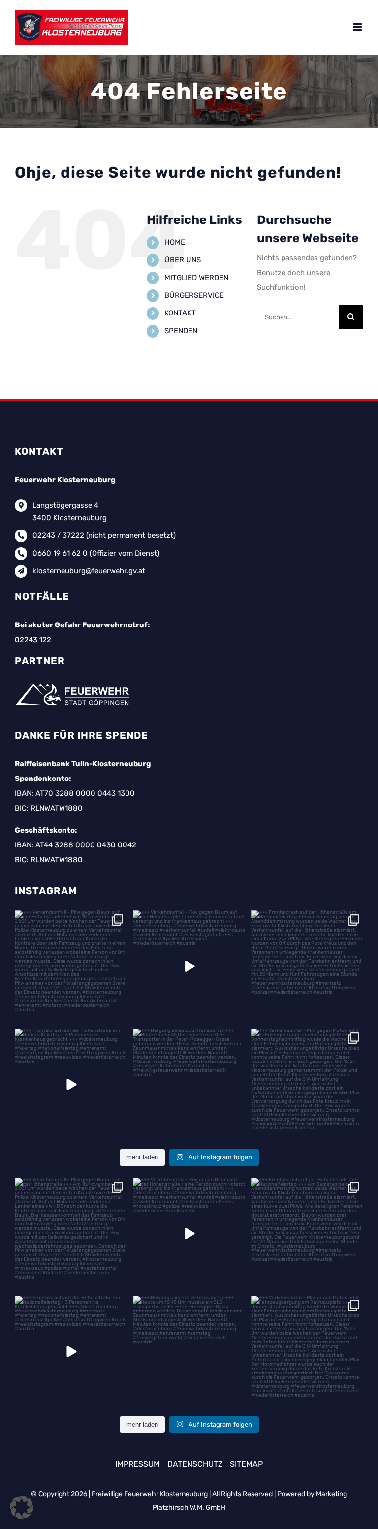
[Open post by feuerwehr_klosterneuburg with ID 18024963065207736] (307, 966)
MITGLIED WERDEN (196, 277)
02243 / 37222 (58, 535)
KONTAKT (180, 313)
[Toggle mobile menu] (358, 27)
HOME (174, 242)
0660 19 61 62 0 (60, 553)
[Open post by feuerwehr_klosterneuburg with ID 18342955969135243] (307, 1085)
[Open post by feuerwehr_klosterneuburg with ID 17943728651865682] (71, 1085)
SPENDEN (180, 330)
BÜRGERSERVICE (194, 295)
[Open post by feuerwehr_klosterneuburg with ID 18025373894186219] (189, 1085)
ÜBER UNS (182, 259)
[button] (21, 1507)
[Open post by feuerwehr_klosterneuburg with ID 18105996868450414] (71, 966)
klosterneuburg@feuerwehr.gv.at (88, 570)
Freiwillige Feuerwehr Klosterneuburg (150, 1494)
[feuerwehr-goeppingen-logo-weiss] (74, 683)
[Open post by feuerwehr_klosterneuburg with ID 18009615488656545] (189, 966)
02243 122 (33, 639)
